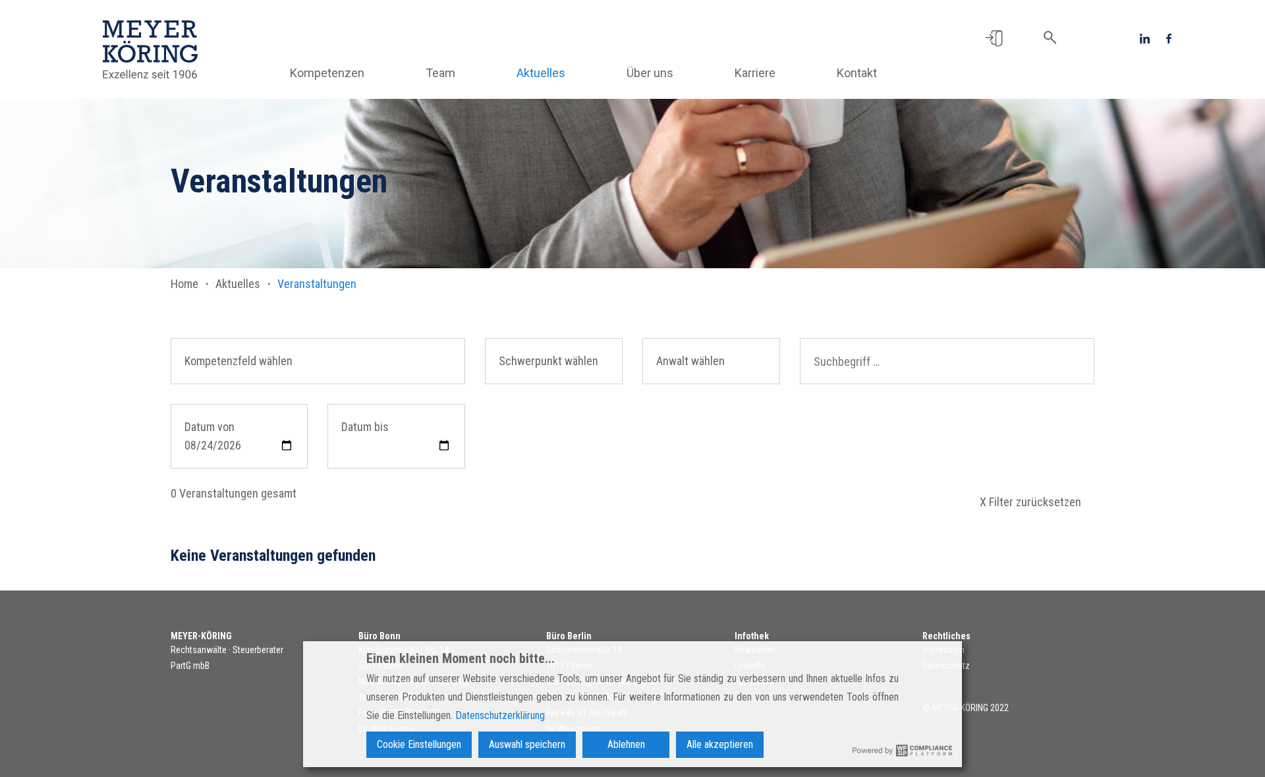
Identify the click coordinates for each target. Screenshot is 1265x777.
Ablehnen (626, 744)
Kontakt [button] (857, 73)
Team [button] (440, 73)
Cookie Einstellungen (419, 744)
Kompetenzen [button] (327, 73)
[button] (993, 37)
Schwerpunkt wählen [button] (548, 361)
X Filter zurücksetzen (1030, 502)
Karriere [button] (755, 73)
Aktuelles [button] (541, 73)
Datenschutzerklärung (500, 715)
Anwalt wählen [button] (690, 361)
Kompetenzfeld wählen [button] (238, 361)
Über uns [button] (650, 73)
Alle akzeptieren (720, 744)
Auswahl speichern (527, 744)
